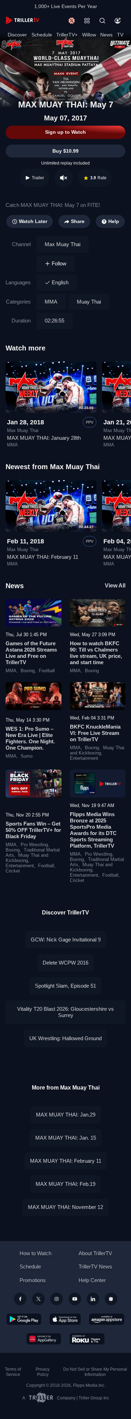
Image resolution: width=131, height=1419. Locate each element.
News (106, 34)
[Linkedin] (93, 1299)
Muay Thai (89, 302)
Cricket (13, 871)
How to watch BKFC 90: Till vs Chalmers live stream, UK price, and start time (96, 652)
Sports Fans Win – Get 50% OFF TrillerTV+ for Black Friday (33, 830)
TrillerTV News (95, 1267)
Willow (89, 34)
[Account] (117, 20)
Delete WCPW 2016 (65, 963)
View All (115, 586)
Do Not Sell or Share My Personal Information (95, 1372)
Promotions (33, 1280)
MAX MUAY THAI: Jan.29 (65, 1115)
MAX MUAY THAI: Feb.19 (65, 1184)
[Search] (102, 20)
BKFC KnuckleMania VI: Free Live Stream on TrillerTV (95, 733)
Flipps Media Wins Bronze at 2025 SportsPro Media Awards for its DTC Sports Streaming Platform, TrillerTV (93, 830)
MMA (51, 302)
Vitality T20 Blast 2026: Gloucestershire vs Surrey (65, 1012)
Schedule (41, 34)
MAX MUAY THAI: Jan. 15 (65, 1138)
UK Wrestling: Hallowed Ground (65, 1038)
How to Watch (35, 1253)
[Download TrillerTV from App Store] (65, 1319)
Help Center (92, 1280)
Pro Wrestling (34, 844)
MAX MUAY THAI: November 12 (65, 1207)
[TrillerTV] (22, 20)
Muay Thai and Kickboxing (97, 750)
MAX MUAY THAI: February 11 (42, 557)
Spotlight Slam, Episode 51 (65, 986)
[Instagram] (56, 1299)
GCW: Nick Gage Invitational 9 (66, 939)
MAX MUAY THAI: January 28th (44, 438)
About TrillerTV (95, 1253)
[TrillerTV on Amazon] (106, 1319)
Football (47, 670)
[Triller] (111, 1299)
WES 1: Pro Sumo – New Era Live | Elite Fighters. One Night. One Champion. (30, 738)
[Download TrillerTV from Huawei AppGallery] (44, 1338)
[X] (38, 1299)
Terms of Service (13, 1372)
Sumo (26, 756)
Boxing (28, 670)
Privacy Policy (43, 1372)
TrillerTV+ (67, 34)
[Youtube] (74, 1299)
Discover (17, 34)
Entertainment (84, 758)
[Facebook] (20, 1299)
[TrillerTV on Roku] (87, 1338)
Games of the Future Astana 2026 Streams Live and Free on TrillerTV (31, 652)
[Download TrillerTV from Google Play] (24, 1319)
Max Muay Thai (62, 244)
